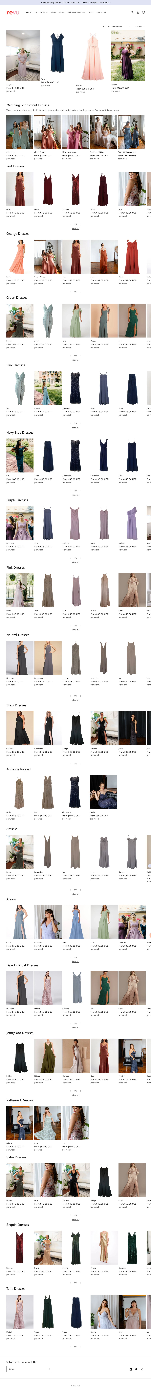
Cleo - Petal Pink (97, 152)
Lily (120, 341)
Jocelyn (65, 678)
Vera (64, 611)
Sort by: (106, 26)
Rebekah (122, 1268)
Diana (36, 209)
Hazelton (10, 678)
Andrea (121, 543)
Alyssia (37, 408)
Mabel (93, 341)
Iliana (8, 611)
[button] (27, 12)
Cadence (9, 748)
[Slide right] (80, 224)
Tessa (121, 408)
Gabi (8, 209)
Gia (7, 476)
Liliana (37, 1076)
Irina (92, 872)
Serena (93, 1268)
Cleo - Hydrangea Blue (127, 152)
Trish (36, 611)
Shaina (65, 1268)
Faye (92, 277)
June (64, 341)
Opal (121, 611)
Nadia (8, 812)
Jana (120, 209)
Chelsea (65, 1008)
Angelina (10, 84)
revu (78, 1385)
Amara (44, 79)
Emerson (10, 543)
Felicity (121, 1076)
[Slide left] (70, 224)
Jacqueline (95, 678)
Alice (120, 476)
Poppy (9, 341)
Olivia (121, 277)
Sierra (36, 1268)
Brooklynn (38, 748)
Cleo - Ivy (10, 152)
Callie (8, 942)
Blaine (9, 277)
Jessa (36, 1143)
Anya (93, 543)
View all (75, 228)
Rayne (93, 611)
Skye (92, 408)
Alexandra (95, 476)
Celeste (114, 84)
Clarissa (65, 1076)
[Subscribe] (49, 1369)
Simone (65, 209)
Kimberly (38, 942)
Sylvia (93, 209)
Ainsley (79, 85)
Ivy (120, 678)
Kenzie (93, 1332)
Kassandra (38, 678)
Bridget (65, 748)
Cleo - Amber (39, 152)
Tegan (36, 1332)
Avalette (65, 543)
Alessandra (67, 408)
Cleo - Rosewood (69, 152)
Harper (121, 872)
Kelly (120, 1332)
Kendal (65, 942)
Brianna (94, 748)
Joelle (121, 748)
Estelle (92, 812)
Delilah (37, 1008)
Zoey (36, 341)
